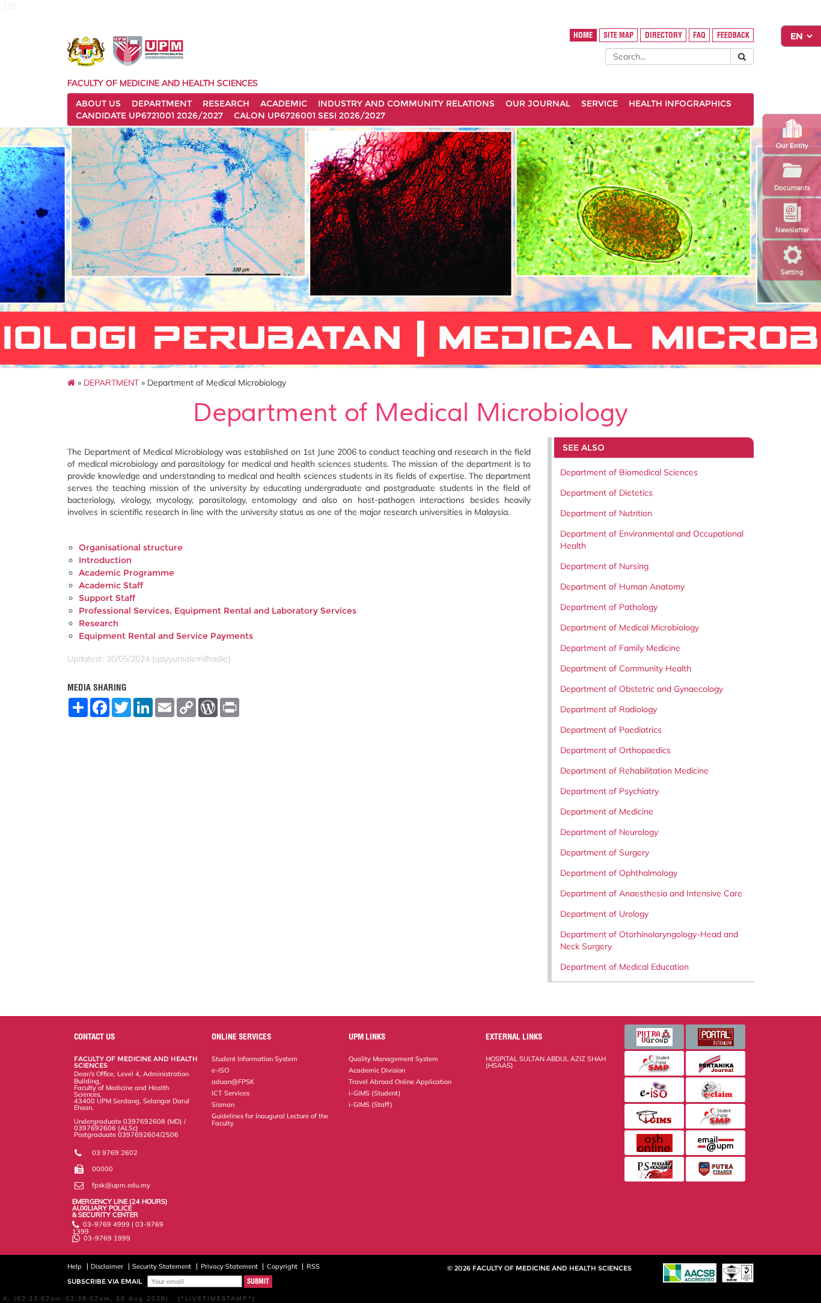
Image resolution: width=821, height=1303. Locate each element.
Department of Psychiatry (609, 791)
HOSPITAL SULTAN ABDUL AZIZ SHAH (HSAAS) (546, 1062)
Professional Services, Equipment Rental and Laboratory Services (217, 610)
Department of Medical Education (624, 966)
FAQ (699, 35)
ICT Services (230, 1093)
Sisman (223, 1104)
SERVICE (599, 103)
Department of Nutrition (606, 513)
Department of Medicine (606, 811)
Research (98, 623)
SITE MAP (618, 35)
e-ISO (220, 1070)
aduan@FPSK (233, 1081)
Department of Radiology (608, 709)
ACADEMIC (283, 103)
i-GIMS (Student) (375, 1093)
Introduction (105, 560)
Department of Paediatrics (611, 729)
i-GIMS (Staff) (370, 1104)
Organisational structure (131, 547)
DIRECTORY (663, 35)
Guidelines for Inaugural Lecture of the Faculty (270, 1119)
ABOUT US (98, 103)
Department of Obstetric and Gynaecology (641, 688)
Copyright (282, 1266)
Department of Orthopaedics (615, 750)
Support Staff (107, 598)
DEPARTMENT (162, 103)
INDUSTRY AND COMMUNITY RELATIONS (406, 103)
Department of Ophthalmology (618, 872)
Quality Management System (393, 1059)
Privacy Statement (229, 1266)
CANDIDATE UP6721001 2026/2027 (149, 115)
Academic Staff (111, 585)
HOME (583, 35)
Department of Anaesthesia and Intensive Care (651, 893)
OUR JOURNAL (537, 103)
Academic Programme (126, 572)
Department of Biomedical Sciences (629, 472)
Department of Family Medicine (620, 647)
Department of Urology (604, 913)
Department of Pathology (609, 607)
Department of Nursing (604, 566)
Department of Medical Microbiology (629, 627)
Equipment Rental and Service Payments (166, 635)
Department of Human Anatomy (622, 586)
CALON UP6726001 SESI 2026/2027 (309, 115)
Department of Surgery (604, 852)
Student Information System (255, 1059)
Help (74, 1266)
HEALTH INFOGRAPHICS (680, 103)
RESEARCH (226, 103)
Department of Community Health (625, 668)
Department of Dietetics (606, 492)
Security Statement (161, 1266)
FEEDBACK (733, 35)
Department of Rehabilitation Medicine (634, 770)
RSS (313, 1266)
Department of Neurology (609, 832)
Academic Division (377, 1070)
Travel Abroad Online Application (400, 1081)
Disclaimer (107, 1266)
